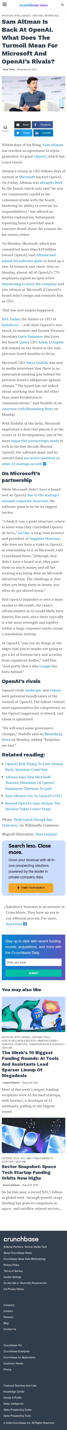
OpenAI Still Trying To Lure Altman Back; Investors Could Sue (34, 766)
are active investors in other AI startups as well (30, 460)
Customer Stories (13, 1363)
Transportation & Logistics (46, 1044)
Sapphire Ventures (44, 538)
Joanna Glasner (11, 1082)
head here (14, 923)
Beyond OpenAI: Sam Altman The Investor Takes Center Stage (32, 806)
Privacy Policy (11, 1265)
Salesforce (10, 324)
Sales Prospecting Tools (17, 1415)
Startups (21, 1044)
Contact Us (10, 1329)
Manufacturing (47, 1040)
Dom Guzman (46, 834)
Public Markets (43, 1158)
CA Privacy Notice (14, 1289)
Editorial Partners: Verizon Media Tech (25, 1246)
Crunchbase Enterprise (17, 1351)
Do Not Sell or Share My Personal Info (25, 1283)
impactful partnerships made (35, 440)
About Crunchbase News (18, 1253)
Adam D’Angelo (51, 342)
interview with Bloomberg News (27, 408)
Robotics (7, 1044)
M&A (29, 1158)
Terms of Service (13, 1271)
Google (45, 666)
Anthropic (33, 690)
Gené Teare (9, 69)
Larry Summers (31, 336)
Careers (8, 1311)
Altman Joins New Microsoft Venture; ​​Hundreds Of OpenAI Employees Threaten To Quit (29, 783)
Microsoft (27, 176)
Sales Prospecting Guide (17, 1409)
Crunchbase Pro (13, 1345)
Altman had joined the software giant (29, 257)
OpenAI (40, 156)
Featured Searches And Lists (20, 1385)
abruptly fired (51, 182)
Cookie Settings (12, 1277)
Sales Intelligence (13, 1403)
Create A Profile (12, 1397)
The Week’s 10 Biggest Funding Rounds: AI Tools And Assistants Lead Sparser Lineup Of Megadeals (30, 1064)
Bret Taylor (11, 319)
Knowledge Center (14, 1391)
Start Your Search (33, 888)
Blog (6, 1323)
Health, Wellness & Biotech (19, 1040)
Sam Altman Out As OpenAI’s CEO (33, 795)
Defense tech (40, 1037)
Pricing (7, 1369)
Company (9, 1305)
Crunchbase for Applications (19, 1357)
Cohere (55, 690)
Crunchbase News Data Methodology (25, 1259)
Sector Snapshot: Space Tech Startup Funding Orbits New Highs (29, 1172)
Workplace (52, 15)
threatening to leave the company (29, 283)
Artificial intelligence (16, 15)
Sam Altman (53, 144)
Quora (24, 342)
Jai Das (23, 532)
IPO (23, 1158)
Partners (8, 1317)
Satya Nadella (37, 362)
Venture (37, 15)
